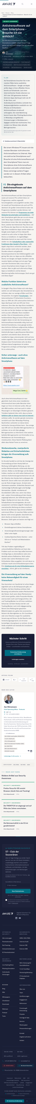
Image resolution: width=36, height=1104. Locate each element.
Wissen (7, 13)
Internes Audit (24, 941)
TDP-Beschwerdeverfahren (11, 1082)
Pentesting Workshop (26, 972)
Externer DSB (24, 949)
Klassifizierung (20, 1085)
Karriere (22, 1021)
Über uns (22, 989)
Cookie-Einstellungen (18, 1087)
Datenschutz (15, 903)
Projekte (22, 1014)
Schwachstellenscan (8, 949)
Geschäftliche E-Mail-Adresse (13, 882)
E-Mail (33, 679)
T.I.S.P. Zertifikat (25, 969)
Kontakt (22, 1033)
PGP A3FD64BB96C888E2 (12, 714)
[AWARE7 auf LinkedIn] (16, 918)
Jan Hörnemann (9, 53)
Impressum (10, 1078)
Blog (12, 13)
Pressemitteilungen (25, 1028)
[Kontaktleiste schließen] (32, 1101)
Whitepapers (6, 997)
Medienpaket (23, 1025)
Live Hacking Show (8, 965)
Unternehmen (25, 985)
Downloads (5, 1004)
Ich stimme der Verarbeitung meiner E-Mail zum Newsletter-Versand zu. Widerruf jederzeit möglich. (19, 901)
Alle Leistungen (7, 938)
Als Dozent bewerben (26, 1065)
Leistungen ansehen (18, 659)
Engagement (23, 1000)
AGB (24, 1078)
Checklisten (6, 1000)
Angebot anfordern (25, 1037)
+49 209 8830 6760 (10, 1061)
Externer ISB (23, 945)
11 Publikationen (10, 733)
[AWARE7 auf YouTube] (20, 918)
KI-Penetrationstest (8, 952)
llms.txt (28, 1085)
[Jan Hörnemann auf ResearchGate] (28, 751)
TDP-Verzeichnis (25, 1080)
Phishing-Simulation (8, 968)
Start (3, 13)
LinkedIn (7, 679)
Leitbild (22, 1082)
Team (21, 992)
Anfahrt (22, 1040)
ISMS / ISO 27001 (25, 938)
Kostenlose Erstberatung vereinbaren (18, 653)
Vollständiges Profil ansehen (11, 756)
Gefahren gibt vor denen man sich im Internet (17, 415)
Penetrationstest (7, 941)
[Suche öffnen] (22, 4)
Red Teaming (6, 945)
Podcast (4, 1012)
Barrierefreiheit (10, 1085)
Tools (4, 1016)
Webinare (5, 1009)
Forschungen (23, 296)
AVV (28, 1078)
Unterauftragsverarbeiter (12, 1080)
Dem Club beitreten (18, 891)
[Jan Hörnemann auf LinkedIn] (31, 751)
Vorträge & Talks (24, 1018)
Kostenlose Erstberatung (15, 1101)
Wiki (3, 992)
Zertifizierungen (24, 996)
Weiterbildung (26, 959)
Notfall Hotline (10, 1065)
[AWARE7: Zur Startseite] (8, 4)
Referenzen (23, 1003)
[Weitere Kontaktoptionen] (27, 1101)
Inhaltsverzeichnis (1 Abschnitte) (15, 141)
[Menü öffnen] (31, 4)
